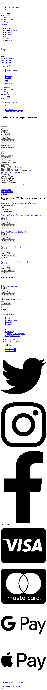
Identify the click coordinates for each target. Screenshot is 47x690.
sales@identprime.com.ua (14, 682)
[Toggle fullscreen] (4, 126)
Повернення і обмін (12, 336)
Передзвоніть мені (8, 314)
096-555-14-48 (6, 62)
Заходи (7, 38)
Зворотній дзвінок (7, 58)
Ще (3, 207)
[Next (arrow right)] (4, 128)
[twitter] (23, 398)
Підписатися (5, 524)
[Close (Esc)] (2, 126)
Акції (7, 36)
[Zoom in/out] (6, 126)
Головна (8, 106)
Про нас (8, 28)
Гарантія (8, 32)
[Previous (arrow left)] (2, 128)
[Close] (2, 149)
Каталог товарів (11, 70)
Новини (8, 34)
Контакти (8, 40)
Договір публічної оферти (15, 334)
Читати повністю (7, 188)
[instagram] (23, 450)
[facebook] (23, 522)
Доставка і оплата (11, 30)
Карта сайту (9, 332)
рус (2, 2)
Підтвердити (6, 157)
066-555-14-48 (6, 60)
